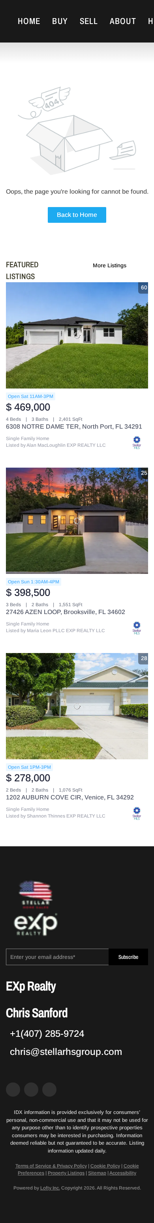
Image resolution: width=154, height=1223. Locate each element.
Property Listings (66, 1173)
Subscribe (128, 957)
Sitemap (97, 1173)
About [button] (123, 21)
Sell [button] (89, 21)
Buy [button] (60, 21)
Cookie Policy (105, 1166)
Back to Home (77, 214)
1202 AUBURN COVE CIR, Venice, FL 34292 (70, 797)
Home (29, 21)
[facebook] (13, 1089)
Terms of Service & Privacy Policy (51, 1166)
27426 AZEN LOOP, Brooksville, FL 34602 (65, 612)
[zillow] (31, 1089)
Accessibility (122, 1173)
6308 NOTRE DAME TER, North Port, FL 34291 (74, 426)
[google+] (49, 1089)
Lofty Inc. (50, 1188)
